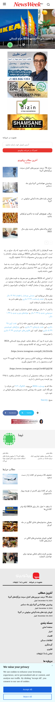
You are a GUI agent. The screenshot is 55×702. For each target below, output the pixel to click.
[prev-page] (50, 242)
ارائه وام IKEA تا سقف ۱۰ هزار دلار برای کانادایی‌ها (36, 508)
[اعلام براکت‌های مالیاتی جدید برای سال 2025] (10, 233)
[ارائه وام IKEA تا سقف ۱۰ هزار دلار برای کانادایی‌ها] (10, 510)
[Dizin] (27, 106)
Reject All (27, 696)
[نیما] (10, 45)
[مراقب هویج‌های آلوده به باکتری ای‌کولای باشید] (10, 218)
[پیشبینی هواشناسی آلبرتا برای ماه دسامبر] (10, 187)
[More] (37, 413)
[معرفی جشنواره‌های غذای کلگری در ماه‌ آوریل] (10, 526)
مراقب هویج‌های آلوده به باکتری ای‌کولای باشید (36, 215)
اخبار (35, 601)
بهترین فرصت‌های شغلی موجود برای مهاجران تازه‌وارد (37, 555)
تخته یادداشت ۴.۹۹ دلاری (33, 299)
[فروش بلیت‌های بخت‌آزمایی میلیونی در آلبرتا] (10, 202)
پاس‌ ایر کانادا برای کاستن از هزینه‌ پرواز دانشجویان (36, 492)
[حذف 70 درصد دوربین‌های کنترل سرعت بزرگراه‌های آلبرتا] (10, 172)
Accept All (27, 689)
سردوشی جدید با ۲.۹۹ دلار (41, 313)
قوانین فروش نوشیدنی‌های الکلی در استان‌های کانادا (38, 539)
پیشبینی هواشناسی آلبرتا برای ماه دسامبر (39, 185)
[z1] (27, 421)
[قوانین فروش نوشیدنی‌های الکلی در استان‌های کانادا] (10, 542)
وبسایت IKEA (38, 386)
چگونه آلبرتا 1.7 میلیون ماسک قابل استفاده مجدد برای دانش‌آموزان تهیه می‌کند (14, 458)
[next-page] (46, 242)
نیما (20, 45)
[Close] (52, 665)
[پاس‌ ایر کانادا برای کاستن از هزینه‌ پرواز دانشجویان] (10, 495)
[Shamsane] (27, 122)
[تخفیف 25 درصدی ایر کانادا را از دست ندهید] (10, 479)
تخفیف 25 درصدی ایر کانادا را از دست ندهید (36, 476)
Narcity (44, 400)
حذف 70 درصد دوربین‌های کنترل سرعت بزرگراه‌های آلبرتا (36, 169)
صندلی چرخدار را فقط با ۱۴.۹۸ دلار (20, 295)
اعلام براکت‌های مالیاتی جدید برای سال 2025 (36, 230)
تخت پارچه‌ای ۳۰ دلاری (34, 327)
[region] (27, 682)
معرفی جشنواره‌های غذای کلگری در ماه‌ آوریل (36, 524)
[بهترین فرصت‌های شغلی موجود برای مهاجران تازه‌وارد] (10, 558)
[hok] (27, 89)
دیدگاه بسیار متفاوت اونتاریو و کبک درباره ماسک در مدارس (41, 457)
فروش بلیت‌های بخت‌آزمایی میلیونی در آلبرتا (36, 200)
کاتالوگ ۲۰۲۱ (20, 386)
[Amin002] (27, 66)
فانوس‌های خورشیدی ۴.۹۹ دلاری (17, 330)
